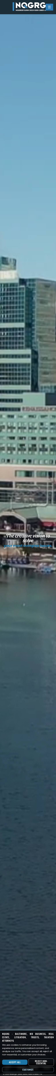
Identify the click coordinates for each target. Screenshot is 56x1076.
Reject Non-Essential (41, 1062)
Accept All (15, 1062)
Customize (28, 1069)
